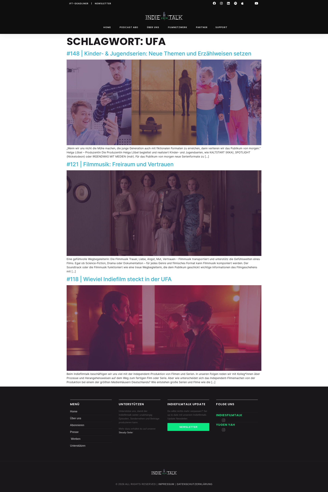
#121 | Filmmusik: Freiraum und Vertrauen (120, 164)
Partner (202, 27)
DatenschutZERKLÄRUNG (195, 484)
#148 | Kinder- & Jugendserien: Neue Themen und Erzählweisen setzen (159, 53)
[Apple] (242, 3)
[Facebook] (214, 3)
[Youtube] (256, 3)
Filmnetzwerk (177, 27)
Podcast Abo (129, 27)
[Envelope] (218, 420)
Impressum (166, 484)
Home (107, 27)
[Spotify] (235, 3)
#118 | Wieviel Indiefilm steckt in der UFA (119, 279)
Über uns (153, 27)
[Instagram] (221, 3)
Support (221, 27)
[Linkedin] (228, 3)
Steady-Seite (126, 432)
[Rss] (249, 3)
